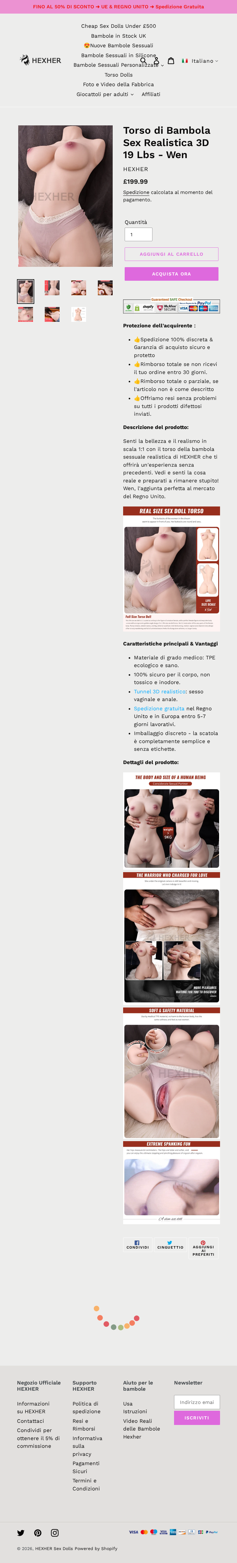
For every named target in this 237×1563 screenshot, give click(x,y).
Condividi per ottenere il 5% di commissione (38, 1438)
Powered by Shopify (96, 1548)
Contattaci (30, 1421)
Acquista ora (171, 274)
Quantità (136, 222)
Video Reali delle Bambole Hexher (141, 1429)
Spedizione (136, 192)
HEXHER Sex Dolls (54, 1548)
